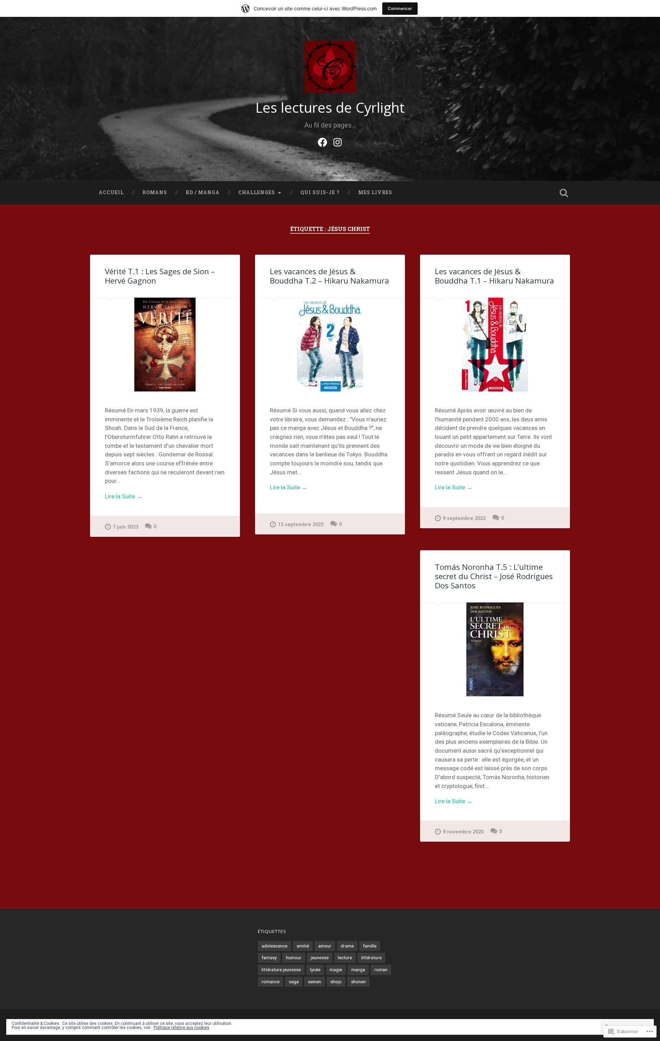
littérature (371, 957)
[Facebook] (322, 141)
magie (336, 969)
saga (294, 981)
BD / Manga (203, 192)
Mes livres (375, 192)
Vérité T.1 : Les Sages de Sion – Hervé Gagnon (160, 276)
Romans (154, 192)
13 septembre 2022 (300, 525)
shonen (358, 981)
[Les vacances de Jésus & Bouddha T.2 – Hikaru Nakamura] (330, 344)
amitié (303, 946)
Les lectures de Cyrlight (330, 107)
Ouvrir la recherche (564, 192)
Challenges (256, 192)
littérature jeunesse (281, 969)
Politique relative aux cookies (181, 1027)
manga (358, 969)
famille (369, 946)
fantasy (269, 957)
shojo (336, 981)
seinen (314, 981)
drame (347, 946)
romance (270, 981)
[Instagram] (337, 141)
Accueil (111, 192)
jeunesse (320, 957)
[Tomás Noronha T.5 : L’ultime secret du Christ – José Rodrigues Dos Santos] (495, 649)
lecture (345, 957)
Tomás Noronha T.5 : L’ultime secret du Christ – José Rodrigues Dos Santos (494, 576)
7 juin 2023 (125, 527)
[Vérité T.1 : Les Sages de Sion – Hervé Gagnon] (165, 344)
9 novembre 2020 (463, 832)
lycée (315, 969)
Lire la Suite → (123, 496)
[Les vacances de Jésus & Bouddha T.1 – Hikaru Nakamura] (495, 344)
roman (380, 969)
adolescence (274, 946)
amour (324, 946)
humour (293, 957)
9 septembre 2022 (464, 518)
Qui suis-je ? (320, 192)
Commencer (400, 8)
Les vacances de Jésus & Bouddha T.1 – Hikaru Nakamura (494, 276)
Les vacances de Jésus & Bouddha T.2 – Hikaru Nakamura (329, 276)
